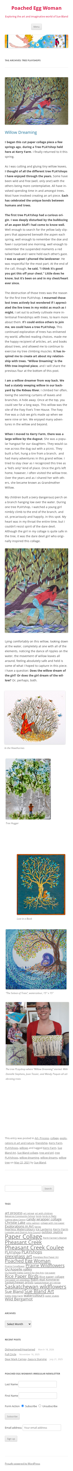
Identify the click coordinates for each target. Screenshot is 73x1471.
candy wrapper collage (44, 1219)
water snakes (52, 1295)
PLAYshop (13, 1252)
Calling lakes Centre (15, 1219)
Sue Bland (40, 1162)
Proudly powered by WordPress (22, 1463)
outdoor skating (52, 1232)
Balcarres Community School (20, 1216)
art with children (44, 1213)
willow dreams (49, 1157)
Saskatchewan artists (19, 1282)
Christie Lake (15, 1222)
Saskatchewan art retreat (47, 1282)
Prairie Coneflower (15, 1266)
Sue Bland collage (27, 1153)
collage (54, 1138)
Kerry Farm (55, 1143)
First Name (11, 1395)
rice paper (50, 1272)
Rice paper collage (51, 1277)
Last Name (11, 1384)
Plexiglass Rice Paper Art (46, 1257)
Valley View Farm (14, 1295)
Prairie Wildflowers (45, 1265)
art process (14, 1212)
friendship (41, 1143)
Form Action (12, 1406)
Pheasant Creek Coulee (34, 1247)
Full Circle (10, 1354)
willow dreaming (29, 1157)
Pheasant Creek (23, 1242)
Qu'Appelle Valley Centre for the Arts (24, 1272)
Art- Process (42, 1138)
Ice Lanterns (44, 1229)
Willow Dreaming (21, 132)
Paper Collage (23, 1236)
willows (23, 1148)
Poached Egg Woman (36, 8)
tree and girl (46, 1153)
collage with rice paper (52, 1223)
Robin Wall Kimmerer (45, 1279)
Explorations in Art (19, 1226)
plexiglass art (18, 1256)
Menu (36, 26)
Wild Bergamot (19, 1299)
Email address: (14, 1427)
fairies (37, 1226)
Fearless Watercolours (20, 1229)
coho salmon (33, 1223)
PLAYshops (11, 1148)
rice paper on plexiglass (17, 1279)
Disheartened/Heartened (20, 1349)
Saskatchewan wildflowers (35, 1286)
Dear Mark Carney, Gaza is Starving (26, 1359)
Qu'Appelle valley (18, 1269)
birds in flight (49, 1216)
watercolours (34, 1295)
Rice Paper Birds (22, 1276)
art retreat (28, 1213)
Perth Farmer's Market (55, 1237)
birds (39, 1216)
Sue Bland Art (39, 1291)
